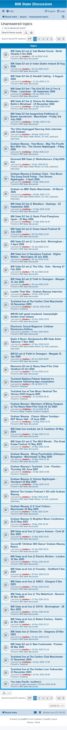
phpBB (24, 719)
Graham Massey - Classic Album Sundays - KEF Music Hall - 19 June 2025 (35, 418)
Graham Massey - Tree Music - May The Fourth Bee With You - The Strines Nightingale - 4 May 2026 (37, 146)
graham (25, 332)
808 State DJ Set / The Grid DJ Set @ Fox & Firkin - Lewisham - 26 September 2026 (35, 90)
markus (26, 56)
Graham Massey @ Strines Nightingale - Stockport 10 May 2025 (33, 480)
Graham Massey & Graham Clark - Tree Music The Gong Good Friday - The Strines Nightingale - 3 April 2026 (37, 177)
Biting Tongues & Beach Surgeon (34, 411)
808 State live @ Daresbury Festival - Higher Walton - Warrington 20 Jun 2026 (36, 255)
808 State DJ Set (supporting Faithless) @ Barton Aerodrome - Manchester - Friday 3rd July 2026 (36, 116)
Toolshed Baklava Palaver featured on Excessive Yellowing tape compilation (32, 380)
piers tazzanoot (29, 684)
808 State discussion (28, 59)
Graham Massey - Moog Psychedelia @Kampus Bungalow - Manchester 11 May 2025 (38, 455)
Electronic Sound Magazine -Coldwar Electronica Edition (32, 328)
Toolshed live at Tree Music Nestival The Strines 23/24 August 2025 (34, 393)
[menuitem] (10, 11)
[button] (29, 39)
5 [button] (51, 39)
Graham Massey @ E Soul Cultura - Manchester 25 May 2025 (31, 508)
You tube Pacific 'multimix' (26, 681)
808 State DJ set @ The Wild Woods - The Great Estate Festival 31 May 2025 (38, 443)
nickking (26, 81)
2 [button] (39, 39)
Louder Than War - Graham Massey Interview (36, 291)
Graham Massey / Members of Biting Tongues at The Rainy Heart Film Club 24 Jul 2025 (37, 405)
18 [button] (58, 39)
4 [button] (47, 39)
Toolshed (23, 309)
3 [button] (43, 39)
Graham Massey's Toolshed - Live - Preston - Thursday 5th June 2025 (36, 468)
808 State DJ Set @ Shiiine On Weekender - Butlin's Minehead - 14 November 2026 (35, 102)
